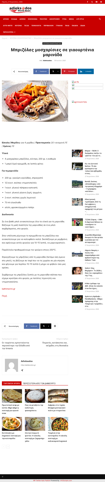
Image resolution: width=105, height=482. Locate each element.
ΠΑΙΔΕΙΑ (75, 25)
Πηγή (4, 296)
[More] (55, 326)
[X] (92, 2)
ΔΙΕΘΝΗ (22, 19)
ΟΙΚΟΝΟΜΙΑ (32, 19)
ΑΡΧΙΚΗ (6, 19)
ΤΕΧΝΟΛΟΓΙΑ (36, 25)
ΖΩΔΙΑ (82, 25)
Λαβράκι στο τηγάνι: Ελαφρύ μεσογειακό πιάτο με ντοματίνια (56, 408)
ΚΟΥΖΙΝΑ (18, 25)
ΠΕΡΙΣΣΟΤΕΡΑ (8, 32)
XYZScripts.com (66, 480)
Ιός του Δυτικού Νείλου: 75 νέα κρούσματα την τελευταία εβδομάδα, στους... (93, 168)
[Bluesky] (101, 2)
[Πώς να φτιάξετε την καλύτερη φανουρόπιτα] (35, 396)
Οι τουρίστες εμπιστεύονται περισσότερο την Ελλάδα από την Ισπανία (16, 346)
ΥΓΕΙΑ (64, 19)
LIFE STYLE (80, 19)
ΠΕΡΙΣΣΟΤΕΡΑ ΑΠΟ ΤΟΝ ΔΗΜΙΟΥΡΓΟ (39, 383)
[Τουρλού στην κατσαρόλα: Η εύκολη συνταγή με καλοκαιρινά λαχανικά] (58, 424)
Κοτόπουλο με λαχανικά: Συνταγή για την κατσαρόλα (11, 435)
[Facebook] (87, 2)
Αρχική (4, 38)
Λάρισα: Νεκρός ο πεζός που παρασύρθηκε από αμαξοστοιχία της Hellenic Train (92, 255)
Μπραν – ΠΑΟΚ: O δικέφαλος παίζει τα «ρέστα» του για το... (93, 153)
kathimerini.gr (8, 289)
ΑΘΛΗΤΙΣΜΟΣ (54, 19)
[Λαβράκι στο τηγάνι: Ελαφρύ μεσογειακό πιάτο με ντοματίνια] (58, 396)
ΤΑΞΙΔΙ (26, 25)
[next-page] (8, 446)
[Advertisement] (88, 125)
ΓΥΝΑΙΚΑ (59, 25)
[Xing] (23, 370)
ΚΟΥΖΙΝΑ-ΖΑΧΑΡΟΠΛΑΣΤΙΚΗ (20, 38)
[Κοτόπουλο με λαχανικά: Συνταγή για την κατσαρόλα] (12, 424)
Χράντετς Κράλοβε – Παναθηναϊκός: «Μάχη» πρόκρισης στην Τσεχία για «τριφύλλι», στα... (94, 301)
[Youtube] (96, 2)
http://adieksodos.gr (28, 365)
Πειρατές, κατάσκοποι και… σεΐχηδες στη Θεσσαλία (55, 344)
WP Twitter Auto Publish (41, 480)
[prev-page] (3, 446)
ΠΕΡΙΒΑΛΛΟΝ (48, 25)
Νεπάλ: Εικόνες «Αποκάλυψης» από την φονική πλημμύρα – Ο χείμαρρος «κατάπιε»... (93, 186)
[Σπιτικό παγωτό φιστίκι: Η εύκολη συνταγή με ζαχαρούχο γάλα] (35, 424)
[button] (100, 19)
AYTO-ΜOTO (7, 25)
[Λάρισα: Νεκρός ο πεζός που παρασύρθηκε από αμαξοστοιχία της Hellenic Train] (77, 253)
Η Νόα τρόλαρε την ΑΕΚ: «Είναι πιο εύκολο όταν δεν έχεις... (94, 286)
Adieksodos (47, 60)
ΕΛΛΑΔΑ (14, 19)
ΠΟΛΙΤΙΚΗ (43, 19)
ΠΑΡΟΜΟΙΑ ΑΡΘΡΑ (12, 383)
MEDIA (71, 19)
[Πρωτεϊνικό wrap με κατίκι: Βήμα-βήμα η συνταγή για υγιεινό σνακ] (12, 396)
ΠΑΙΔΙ (67, 25)
